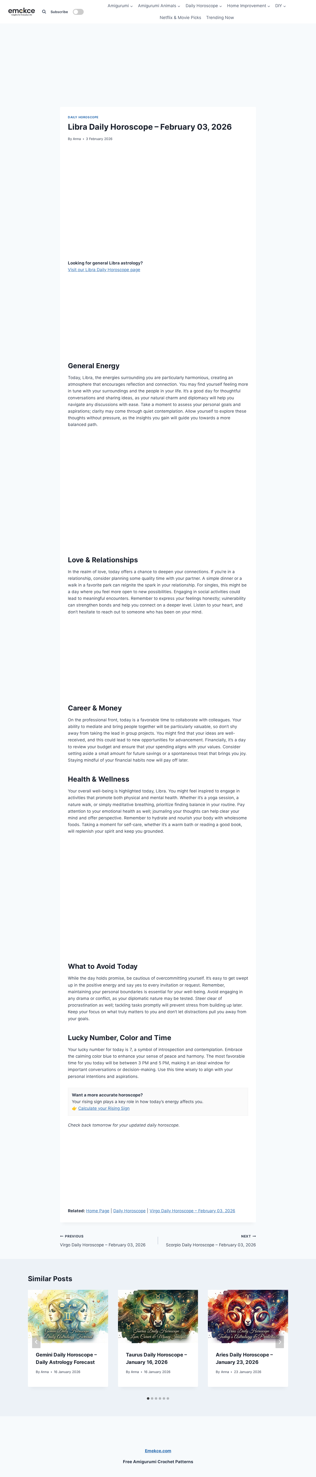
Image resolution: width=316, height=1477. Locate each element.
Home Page (97, 1210)
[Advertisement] (158, 54)
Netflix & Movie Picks (180, 17)
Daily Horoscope (83, 117)
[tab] (148, 1398)
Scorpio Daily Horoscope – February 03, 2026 (211, 1240)
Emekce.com (158, 1450)
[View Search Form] (44, 12)
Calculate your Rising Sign (104, 1108)
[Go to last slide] (36, 1342)
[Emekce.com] (21, 11)
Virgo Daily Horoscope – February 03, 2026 (192, 1210)
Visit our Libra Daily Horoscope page (104, 269)
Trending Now (220, 17)
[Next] (280, 1342)
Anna (77, 139)
